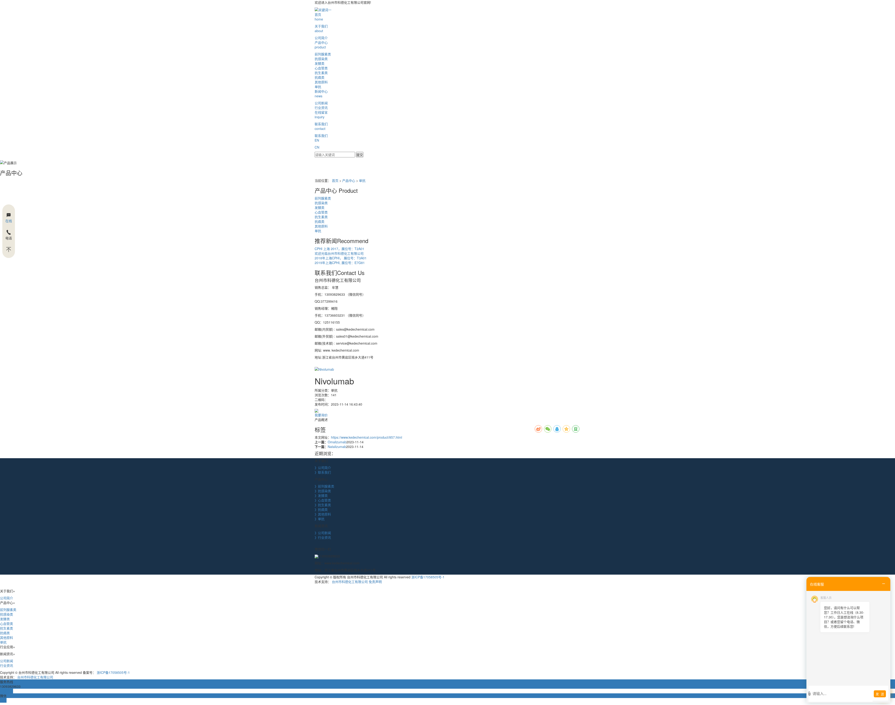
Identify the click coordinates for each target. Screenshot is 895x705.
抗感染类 (321, 58)
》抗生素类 (323, 504)
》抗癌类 (321, 509)
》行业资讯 (323, 537)
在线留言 (321, 114)
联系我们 (321, 126)
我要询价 (321, 415)
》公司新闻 (323, 532)
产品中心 (321, 44)
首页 (319, 16)
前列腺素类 (323, 54)
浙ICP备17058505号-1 (427, 577)
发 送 (880, 693)
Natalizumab (337, 446)
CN (317, 147)
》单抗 (319, 518)
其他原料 (321, 82)
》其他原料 (323, 514)
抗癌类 (319, 77)
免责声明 (375, 581)
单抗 (318, 86)
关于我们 (321, 28)
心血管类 (321, 68)
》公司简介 (323, 467)
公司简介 (321, 37)
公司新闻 (321, 103)
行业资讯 (321, 107)
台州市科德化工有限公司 (350, 581)
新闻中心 (321, 93)
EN (317, 140)
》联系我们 (323, 472)
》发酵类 (321, 495)
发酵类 (319, 63)
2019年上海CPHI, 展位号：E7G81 (340, 262)
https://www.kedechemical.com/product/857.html (366, 437)
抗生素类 (321, 72)
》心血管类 (323, 500)
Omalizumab (337, 442)
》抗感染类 (323, 490)
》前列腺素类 (324, 486)
